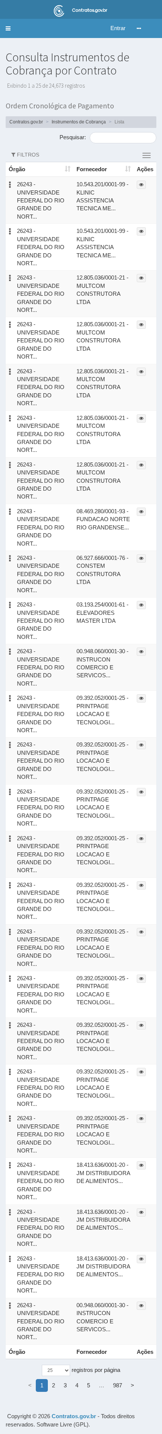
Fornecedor (91, 169)
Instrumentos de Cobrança (79, 122)
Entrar (117, 28)
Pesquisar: (73, 137)
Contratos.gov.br (26, 122)
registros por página (95, 1370)
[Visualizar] (141, 185)
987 (117, 1385)
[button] (8, 28)
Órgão (17, 169)
